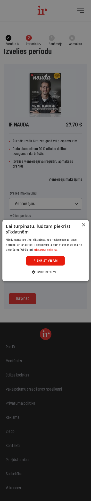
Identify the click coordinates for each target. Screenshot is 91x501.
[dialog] (45, 250)
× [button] (83, 225)
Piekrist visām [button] (45, 261)
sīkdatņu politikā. (46, 250)
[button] (45, 272)
